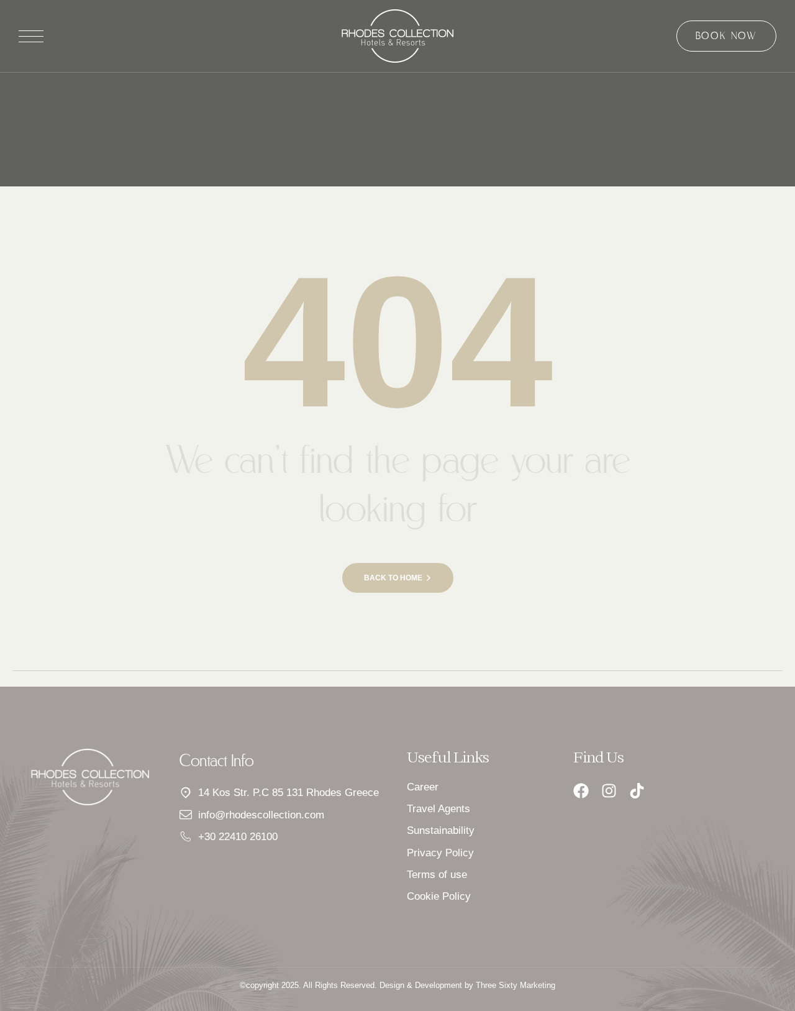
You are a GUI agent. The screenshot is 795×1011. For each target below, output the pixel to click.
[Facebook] (581, 790)
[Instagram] (609, 790)
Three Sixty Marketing (515, 985)
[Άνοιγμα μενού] (31, 36)
